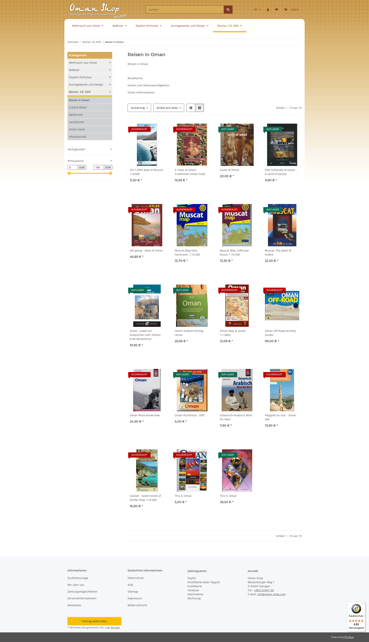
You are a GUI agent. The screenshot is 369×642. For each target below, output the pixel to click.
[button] (268, 9)
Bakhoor (74, 70)
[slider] (69, 173)
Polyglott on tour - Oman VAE (280, 417)
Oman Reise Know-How (145, 415)
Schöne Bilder (78, 107)
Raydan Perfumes (80, 77)
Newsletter (74, 605)
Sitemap (133, 591)
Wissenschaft (77, 136)
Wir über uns (75, 585)
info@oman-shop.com (271, 594)
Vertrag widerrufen (94, 621)
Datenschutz (136, 578)
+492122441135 (264, 590)
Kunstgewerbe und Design (86, 84)
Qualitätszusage (77, 578)
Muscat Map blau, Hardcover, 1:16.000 (187, 252)
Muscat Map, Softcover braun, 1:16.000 (234, 252)
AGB (130, 585)
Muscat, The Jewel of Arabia (278, 252)
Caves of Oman (229, 170)
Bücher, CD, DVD (80, 92)
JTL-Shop (349, 637)
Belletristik (76, 115)
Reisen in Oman (79, 100)
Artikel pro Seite (167, 108)
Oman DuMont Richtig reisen (189, 333)
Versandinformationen (81, 598)
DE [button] (255, 9)
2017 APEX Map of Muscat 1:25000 (146, 172)
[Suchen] (228, 9)
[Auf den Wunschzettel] (159, 128)
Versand (115, 627)
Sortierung (138, 108)
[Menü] (363, 604)
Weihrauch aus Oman (83, 62)
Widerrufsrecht (137, 605)
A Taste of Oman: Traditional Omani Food (190, 172)
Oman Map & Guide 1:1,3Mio (232, 333)
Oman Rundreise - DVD (189, 415)
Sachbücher (76, 122)
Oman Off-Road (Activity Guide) (280, 333)
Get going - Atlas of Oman (146, 250)
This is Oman (183, 496)
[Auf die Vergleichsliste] (240, 128)
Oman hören (77, 129)
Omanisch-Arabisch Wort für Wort (236, 417)
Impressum (135, 598)
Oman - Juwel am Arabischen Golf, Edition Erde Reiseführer (145, 335)
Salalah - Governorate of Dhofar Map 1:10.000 (145, 498)
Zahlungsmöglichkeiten (82, 591)
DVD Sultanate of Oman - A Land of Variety (281, 172)
